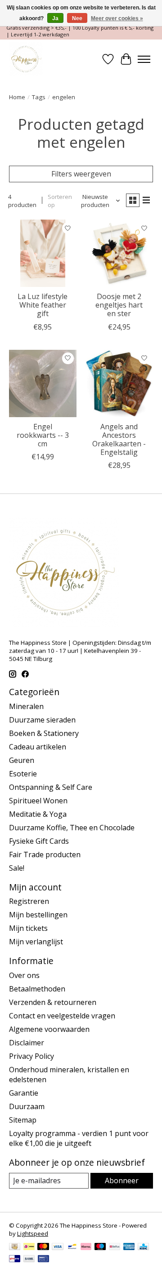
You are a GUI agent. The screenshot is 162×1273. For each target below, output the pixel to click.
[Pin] (43, 1259)
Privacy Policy (31, 1056)
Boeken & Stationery (44, 733)
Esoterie (23, 774)
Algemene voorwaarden (49, 1029)
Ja (55, 18)
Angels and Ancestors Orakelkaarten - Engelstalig (119, 440)
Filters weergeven (81, 174)
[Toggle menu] (144, 59)
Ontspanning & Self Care (50, 787)
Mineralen (26, 706)
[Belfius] (114, 1247)
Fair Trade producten (45, 854)
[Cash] (14, 1247)
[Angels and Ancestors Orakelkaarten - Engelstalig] (119, 383)
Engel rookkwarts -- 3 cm (43, 435)
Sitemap (22, 1120)
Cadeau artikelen (37, 747)
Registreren (29, 901)
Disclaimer (26, 1043)
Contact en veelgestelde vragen (62, 1016)
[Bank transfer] (29, 1259)
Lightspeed (32, 1233)
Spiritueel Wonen (38, 801)
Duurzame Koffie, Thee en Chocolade (72, 828)
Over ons (24, 975)
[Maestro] (100, 1247)
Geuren (21, 760)
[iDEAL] (29, 1247)
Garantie (23, 1093)
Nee (77, 18)
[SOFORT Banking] (86, 1247)
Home (17, 97)
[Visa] (57, 1247)
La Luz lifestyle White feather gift (43, 304)
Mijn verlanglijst (36, 942)
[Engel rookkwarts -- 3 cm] (42, 383)
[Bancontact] (72, 1247)
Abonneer (122, 1180)
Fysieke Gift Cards (39, 841)
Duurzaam (27, 1106)
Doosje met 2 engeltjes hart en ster (119, 304)
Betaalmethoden (37, 989)
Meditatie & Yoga (38, 814)
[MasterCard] (43, 1247)
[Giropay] (14, 1259)
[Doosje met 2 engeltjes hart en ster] (119, 253)
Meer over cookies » (117, 18)
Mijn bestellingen (38, 915)
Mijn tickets (28, 928)
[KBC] (143, 1247)
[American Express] (129, 1247)
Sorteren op (60, 201)
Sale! (16, 868)
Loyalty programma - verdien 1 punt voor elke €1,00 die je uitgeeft (78, 1138)
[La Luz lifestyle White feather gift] (42, 253)
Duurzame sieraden (42, 720)
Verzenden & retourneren (52, 1002)
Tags (38, 97)
